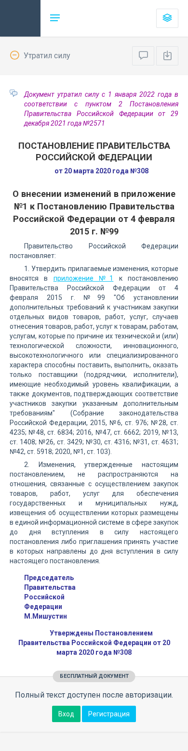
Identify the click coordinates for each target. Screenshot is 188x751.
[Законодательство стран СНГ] (20, 18)
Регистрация (109, 714)
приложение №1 (84, 278)
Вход (66, 714)
